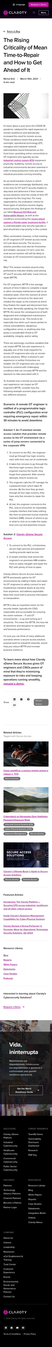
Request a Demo (38, 4)
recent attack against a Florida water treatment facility (24, 220)
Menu (43, 12)
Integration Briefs (37, 1213)
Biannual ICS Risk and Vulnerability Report (19, 213)
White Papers (10, 964)
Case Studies (10, 973)
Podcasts (8, 978)
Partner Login (10, 1207)
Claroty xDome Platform (10, 1136)
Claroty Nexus (35, 1222)
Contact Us (9, 1296)
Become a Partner (12, 1202)
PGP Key (32, 1155)
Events (6, 1277)
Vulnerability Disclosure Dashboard (34, 1142)
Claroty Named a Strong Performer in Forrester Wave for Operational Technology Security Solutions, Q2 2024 (25, 929)
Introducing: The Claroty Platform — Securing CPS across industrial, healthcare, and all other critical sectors (25, 905)
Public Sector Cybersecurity (10, 1168)
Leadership (9, 1247)
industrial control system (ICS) (18, 160)
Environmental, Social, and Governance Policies (11, 1287)
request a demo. (13, 683)
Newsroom (8, 1251)
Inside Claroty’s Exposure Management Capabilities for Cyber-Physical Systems (24, 917)
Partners (7, 1185)
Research (33, 1150)
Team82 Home (35, 1134)
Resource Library (36, 1185)
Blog (5, 955)
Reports (7, 960)
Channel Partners (12, 1198)
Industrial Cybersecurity (10, 1144)
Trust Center (9, 1264)
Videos (31, 1217)
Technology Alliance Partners (12, 1191)
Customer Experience (9, 1270)
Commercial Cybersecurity (10, 1160)
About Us (8, 1238)
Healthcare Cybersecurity (10, 1152)
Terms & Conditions (12, 1334)
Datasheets (9, 969)
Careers (7, 1242)
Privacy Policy (30, 1334)
